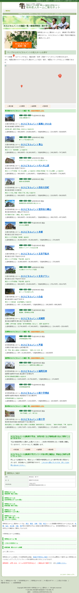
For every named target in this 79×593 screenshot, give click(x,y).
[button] (61, 76)
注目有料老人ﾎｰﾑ (23, 580)
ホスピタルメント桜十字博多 (35, 393)
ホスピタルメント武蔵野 (33, 318)
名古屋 (12, 526)
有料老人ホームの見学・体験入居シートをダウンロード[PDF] (12, 517)
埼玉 (44, 523)
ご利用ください (61, 563)
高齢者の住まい (5, 582)
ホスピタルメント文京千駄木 (35, 253)
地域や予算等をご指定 (40, 557)
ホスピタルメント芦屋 (32, 345)
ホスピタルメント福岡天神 (34, 371)
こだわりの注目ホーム (11, 543)
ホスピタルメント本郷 (32, 232)
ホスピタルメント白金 (32, 296)
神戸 (21, 526)
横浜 (31, 523)
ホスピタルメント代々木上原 (35, 165)
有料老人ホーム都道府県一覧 (11, 493)
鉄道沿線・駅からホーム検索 (13, 547)
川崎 (35, 523)
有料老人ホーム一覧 (11, 539)
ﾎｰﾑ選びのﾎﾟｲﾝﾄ (49, 580)
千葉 (40, 523)
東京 (27, 523)
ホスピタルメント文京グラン (35, 276)
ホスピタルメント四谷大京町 (35, 187)
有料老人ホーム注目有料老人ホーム (13, 498)
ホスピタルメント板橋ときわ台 (36, 124)
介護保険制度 (17, 582)
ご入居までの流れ (61, 580)
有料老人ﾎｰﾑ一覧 (11, 580)
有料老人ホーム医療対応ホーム (12, 510)
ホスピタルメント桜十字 (33, 419)
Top (2, 580)
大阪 (17, 526)
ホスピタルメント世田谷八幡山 (36, 209)
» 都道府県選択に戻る (37, 111)
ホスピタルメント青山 (32, 144)
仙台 (6, 526)
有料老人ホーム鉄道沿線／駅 (11, 504)
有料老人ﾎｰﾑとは (36, 580)
